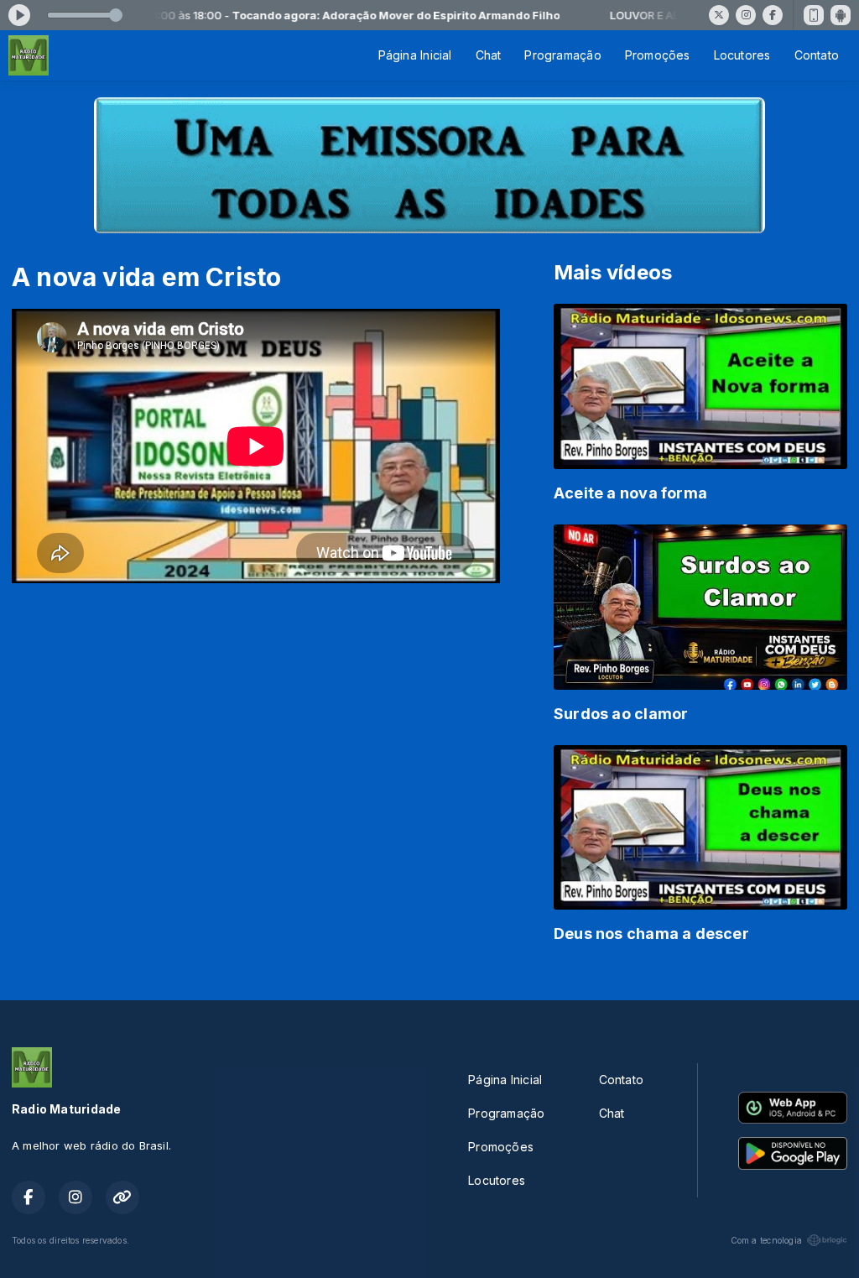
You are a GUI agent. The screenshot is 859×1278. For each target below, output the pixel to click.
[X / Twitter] (719, 15)
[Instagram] (746, 15)
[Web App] (814, 15)
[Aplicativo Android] (840, 15)
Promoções (657, 55)
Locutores (742, 55)
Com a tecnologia (766, 1240)
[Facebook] (773, 15)
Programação (562, 55)
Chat (489, 55)
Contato (816, 55)
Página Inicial (415, 55)
